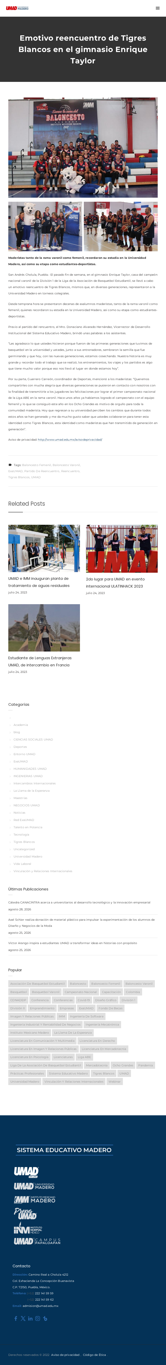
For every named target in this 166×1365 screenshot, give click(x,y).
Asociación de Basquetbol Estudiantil (37, 984)
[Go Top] (158, 1356)
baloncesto (78, 984)
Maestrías (20, 798)
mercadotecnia (96, 1065)
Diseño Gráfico (105, 1000)
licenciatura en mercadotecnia (104, 1049)
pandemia (145, 1065)
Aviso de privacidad (65, 1355)
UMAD (36, 477)
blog (17, 732)
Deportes (20, 747)
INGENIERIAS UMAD (28, 776)
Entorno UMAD (25, 754)
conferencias (63, 1000)
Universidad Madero (28, 856)
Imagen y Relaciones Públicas (31, 1016)
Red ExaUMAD (24, 820)
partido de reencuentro (41, 471)
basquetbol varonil (46, 992)
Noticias (19, 812)
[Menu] (157, 8)
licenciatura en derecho (97, 1041)
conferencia (40, 1000)
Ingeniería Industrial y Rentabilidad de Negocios (45, 1024)
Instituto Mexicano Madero (29, 1032)
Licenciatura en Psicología (29, 1057)
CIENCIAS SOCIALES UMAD (33, 739)
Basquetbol (18, 992)
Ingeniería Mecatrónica (102, 1024)
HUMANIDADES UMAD (30, 769)
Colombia (133, 992)
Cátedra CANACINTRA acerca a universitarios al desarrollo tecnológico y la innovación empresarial (79, 902)
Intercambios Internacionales (35, 783)
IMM (62, 1016)
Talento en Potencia (28, 827)
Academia (21, 725)
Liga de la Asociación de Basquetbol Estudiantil (45, 1065)
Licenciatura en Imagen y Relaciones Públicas (43, 1049)
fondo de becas (110, 1008)
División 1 (128, 1000)
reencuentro (70, 471)
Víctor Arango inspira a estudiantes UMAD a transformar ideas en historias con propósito (72, 943)
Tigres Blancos (19, 477)
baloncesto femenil (36, 465)
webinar (115, 1081)
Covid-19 (84, 1000)
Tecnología (21, 834)
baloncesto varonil (66, 465)
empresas (67, 1008)
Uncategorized (24, 849)
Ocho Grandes (123, 1065)
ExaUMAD (15, 471)
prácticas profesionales (27, 1073)
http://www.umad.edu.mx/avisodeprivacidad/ (70, 439)
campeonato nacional (81, 992)
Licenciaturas (63, 1057)
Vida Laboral (22, 864)
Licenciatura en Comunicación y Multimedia (42, 1041)
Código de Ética (94, 1355)
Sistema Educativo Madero (68, 1073)
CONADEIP (18, 1000)
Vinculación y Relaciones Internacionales (43, 871)
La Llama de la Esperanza (32, 791)
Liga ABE (84, 1057)
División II (17, 1008)
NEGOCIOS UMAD (27, 805)
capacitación (111, 992)
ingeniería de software (86, 1016)
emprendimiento (42, 1008)
